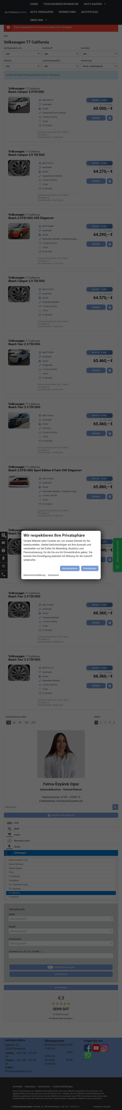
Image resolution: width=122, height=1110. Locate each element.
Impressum (53, 575)
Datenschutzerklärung (34, 575)
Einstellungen (89, 568)
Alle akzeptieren (70, 568)
